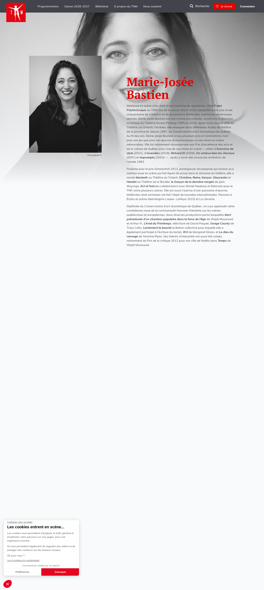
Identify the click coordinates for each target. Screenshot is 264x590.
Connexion (247, 6)
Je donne (225, 6)
